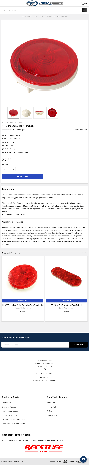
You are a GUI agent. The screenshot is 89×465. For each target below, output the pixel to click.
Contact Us (6, 403)
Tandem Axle (52, 407)
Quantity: (6, 164)
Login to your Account (10, 411)
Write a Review (81, 129)
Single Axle (51, 403)
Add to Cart (22, 301)
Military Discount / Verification (13, 419)
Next (85, 253)
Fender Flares (52, 415)
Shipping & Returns (9, 415)
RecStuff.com (27, 440)
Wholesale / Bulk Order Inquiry (13, 423)
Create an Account (9, 407)
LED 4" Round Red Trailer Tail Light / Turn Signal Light (22, 305)
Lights (49, 419)
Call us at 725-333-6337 (44, 373)
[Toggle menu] (3, 3)
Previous (82, 253)
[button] (44, 448)
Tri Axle (49, 411)
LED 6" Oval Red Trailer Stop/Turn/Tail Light (66, 305)
